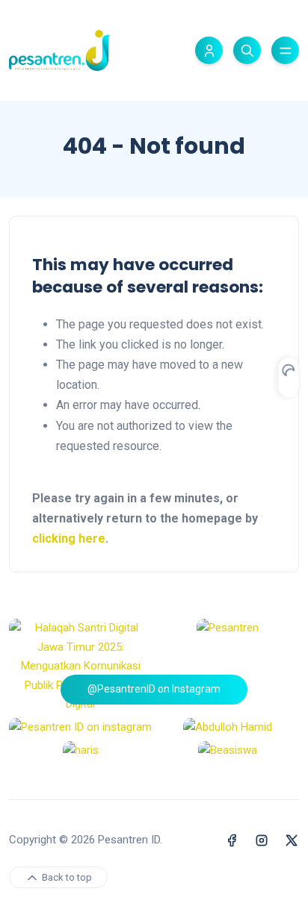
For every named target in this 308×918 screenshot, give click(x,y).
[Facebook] (231, 840)
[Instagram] (261, 840)
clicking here (68, 538)
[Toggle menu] (285, 50)
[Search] (247, 50)
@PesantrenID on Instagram (154, 689)
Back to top (66, 877)
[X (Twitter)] (291, 840)
